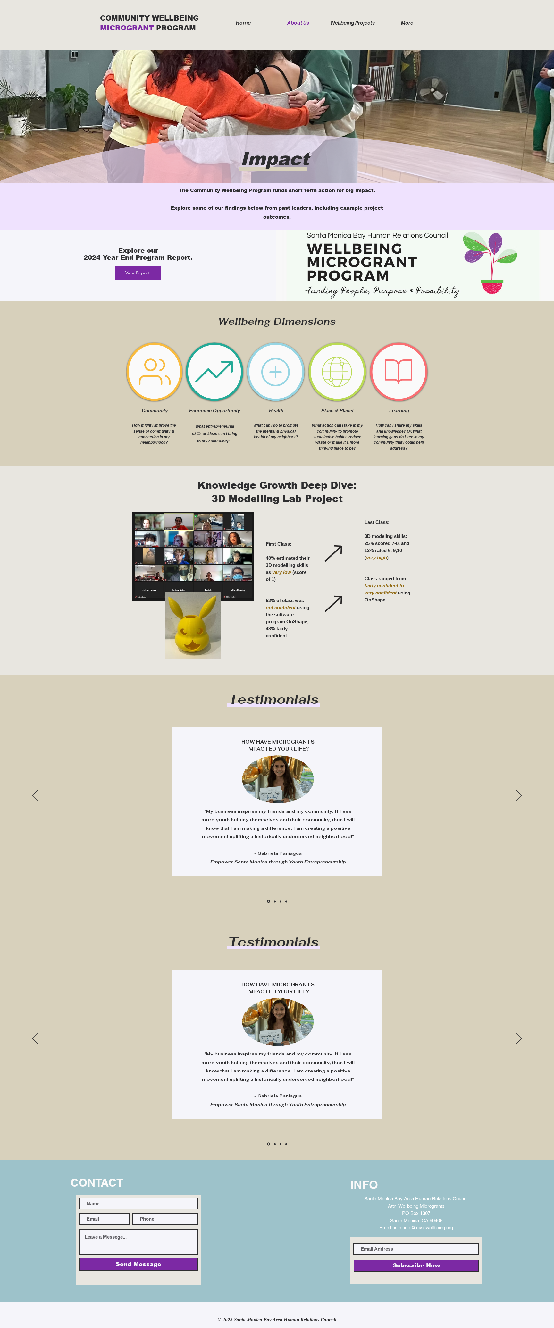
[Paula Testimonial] (274, 901)
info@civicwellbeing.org (428, 1227)
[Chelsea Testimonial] (280, 901)
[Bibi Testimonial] (268, 901)
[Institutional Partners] (286, 901)
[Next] (519, 796)
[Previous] (35, 796)
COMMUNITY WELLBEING (150, 18)
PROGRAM (176, 28)
